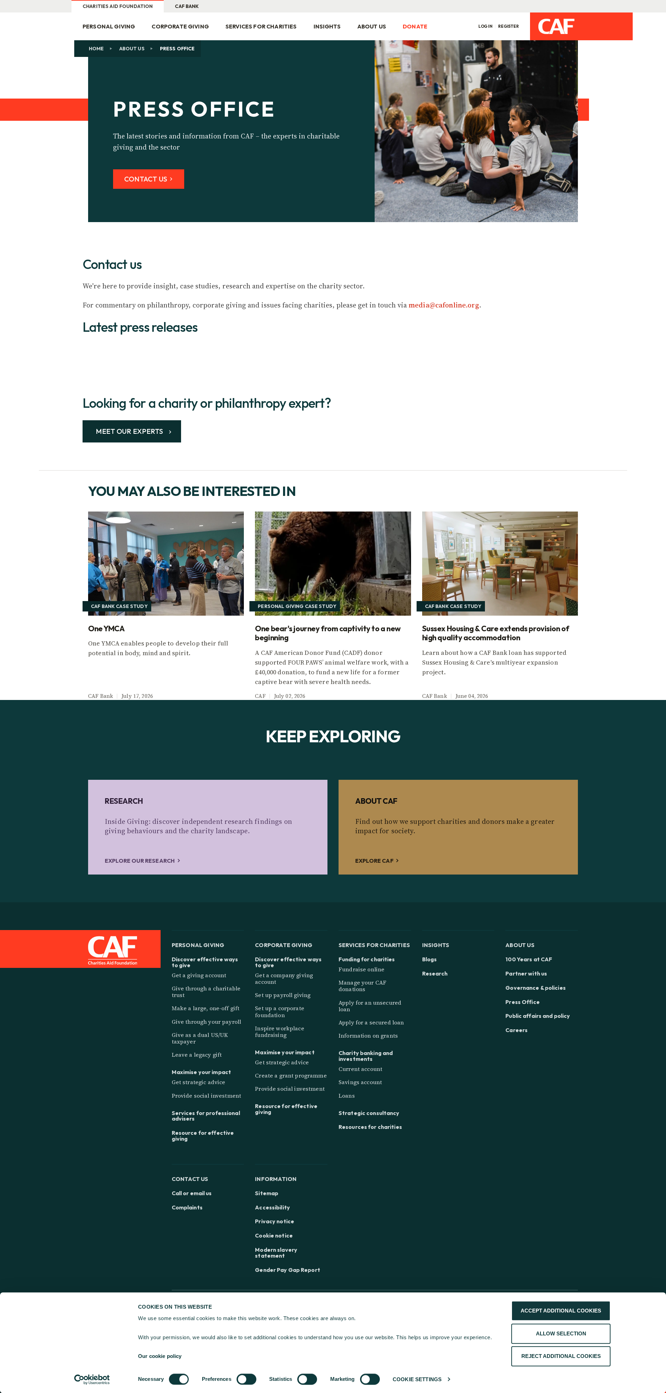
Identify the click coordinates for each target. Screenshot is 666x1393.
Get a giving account (199, 975)
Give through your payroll (206, 1021)
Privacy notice (274, 1221)
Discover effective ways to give (205, 962)
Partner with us (526, 974)
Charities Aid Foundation (118, 6)
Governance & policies (535, 988)
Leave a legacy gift (197, 1054)
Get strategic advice (198, 1082)
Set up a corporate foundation (279, 1011)
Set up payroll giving (282, 995)
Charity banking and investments (366, 1056)
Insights (327, 26)
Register (508, 26)
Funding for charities (367, 959)
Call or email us (192, 1193)
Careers (516, 1030)
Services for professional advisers (206, 1116)
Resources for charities (370, 1127)
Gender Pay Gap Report (287, 1270)
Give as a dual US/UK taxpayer (200, 1038)
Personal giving (109, 26)
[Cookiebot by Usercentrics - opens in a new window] (92, 1379)
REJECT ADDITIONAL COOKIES (561, 1356)
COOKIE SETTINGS (417, 1379)
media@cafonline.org (444, 305)
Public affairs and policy (537, 1016)
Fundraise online (361, 969)
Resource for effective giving (203, 1136)
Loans (347, 1095)
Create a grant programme (290, 1075)
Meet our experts (130, 431)
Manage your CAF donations (362, 986)
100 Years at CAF (528, 959)
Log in (485, 26)
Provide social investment (206, 1095)
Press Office (522, 1002)
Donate (415, 26)
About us (132, 48)
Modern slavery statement (276, 1253)
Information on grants (368, 1035)
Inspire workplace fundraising (279, 1031)
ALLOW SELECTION (561, 1333)
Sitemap (266, 1193)
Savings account (360, 1082)
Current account (360, 1069)
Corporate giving (180, 26)
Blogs (429, 959)
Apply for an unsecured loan (370, 1006)
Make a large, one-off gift (206, 1008)
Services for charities (261, 26)
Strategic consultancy (369, 1113)
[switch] (246, 1379)
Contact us (190, 1178)
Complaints (187, 1207)
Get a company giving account (284, 978)
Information (276, 1178)
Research (435, 974)
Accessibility (272, 1207)
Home (96, 48)
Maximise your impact (201, 1072)
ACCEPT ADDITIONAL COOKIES (561, 1311)
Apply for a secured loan (371, 1022)
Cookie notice (274, 1236)
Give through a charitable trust (206, 992)
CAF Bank (187, 6)
